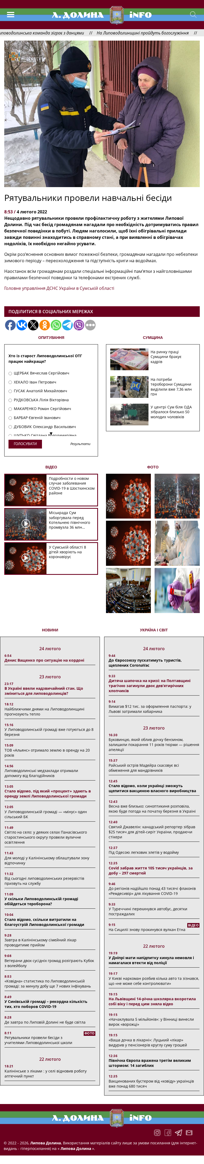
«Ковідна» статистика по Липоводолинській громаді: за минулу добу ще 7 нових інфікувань (48, 983)
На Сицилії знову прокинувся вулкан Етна (147, 929)
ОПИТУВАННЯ (51, 337)
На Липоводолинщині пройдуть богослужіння (115, 33)
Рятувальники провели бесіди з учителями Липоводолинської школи (38, 1040)
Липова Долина (75, 1148)
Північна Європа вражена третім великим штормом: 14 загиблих (150, 1063)
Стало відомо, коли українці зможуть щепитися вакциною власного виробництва (152, 788)
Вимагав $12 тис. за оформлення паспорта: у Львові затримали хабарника (150, 709)
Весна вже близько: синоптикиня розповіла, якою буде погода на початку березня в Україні (152, 809)
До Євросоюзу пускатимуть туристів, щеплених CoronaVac (145, 663)
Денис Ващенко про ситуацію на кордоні (44, 660)
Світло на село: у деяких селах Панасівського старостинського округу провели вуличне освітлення (46, 837)
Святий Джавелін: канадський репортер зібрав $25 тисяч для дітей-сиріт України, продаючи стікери (152, 831)
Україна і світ (154, 630)
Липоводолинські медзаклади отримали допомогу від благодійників (41, 773)
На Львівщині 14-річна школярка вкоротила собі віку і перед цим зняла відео (152, 1001)
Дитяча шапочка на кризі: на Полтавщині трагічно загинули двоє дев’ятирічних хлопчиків (149, 685)
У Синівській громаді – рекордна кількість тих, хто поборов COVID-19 (46, 1004)
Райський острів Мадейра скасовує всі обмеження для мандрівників (144, 768)
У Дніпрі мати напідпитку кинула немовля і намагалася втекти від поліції (151, 960)
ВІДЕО (51, 467)
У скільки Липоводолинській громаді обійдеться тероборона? (41, 901)
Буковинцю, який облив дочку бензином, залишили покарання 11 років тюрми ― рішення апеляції (154, 744)
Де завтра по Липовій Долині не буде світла (45, 1022)
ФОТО (153, 467)
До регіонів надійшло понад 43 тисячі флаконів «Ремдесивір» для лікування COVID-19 (152, 891)
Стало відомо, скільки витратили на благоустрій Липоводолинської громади (44, 922)
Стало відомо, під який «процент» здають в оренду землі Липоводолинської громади (48, 793)
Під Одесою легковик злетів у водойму (144, 852)
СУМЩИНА (153, 337)
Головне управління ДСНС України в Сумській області (59, 288)
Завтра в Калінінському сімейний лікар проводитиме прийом (40, 942)
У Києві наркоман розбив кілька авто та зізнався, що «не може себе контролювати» (154, 981)
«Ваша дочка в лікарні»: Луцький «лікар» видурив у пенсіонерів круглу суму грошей (148, 1042)
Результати (80, 444)
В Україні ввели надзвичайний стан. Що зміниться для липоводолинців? (44, 691)
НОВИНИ (50, 630)
